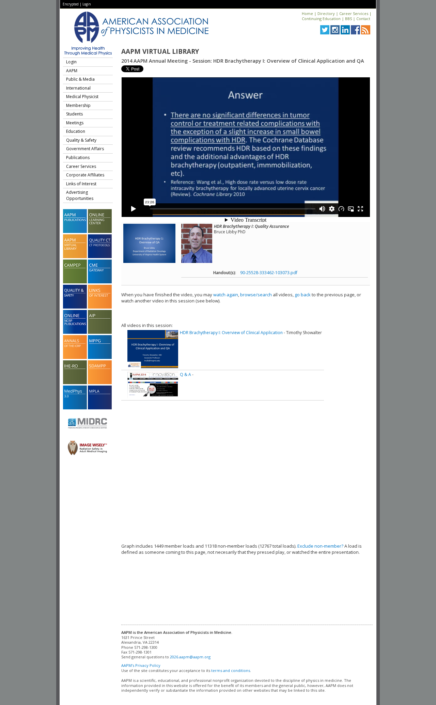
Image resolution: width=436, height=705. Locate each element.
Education (75, 131)
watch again (225, 295)
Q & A (185, 374)
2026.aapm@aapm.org (190, 656)
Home (307, 13)
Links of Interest (81, 184)
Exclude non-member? (320, 546)
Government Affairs (85, 149)
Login (86, 4)
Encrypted (71, 4)
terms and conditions (230, 670)
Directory (326, 13)
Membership (78, 105)
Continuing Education (321, 18)
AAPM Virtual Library (160, 51)
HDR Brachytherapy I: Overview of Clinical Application (231, 332)
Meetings (74, 123)
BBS (348, 18)
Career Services (353, 13)
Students (74, 114)
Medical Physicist (82, 96)
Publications (78, 157)
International (78, 88)
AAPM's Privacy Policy (140, 665)
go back (303, 295)
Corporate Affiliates (85, 175)
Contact (363, 18)
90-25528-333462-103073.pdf (268, 273)
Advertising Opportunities (79, 195)
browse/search (256, 295)
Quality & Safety (81, 140)
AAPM (71, 71)
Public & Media (80, 79)
